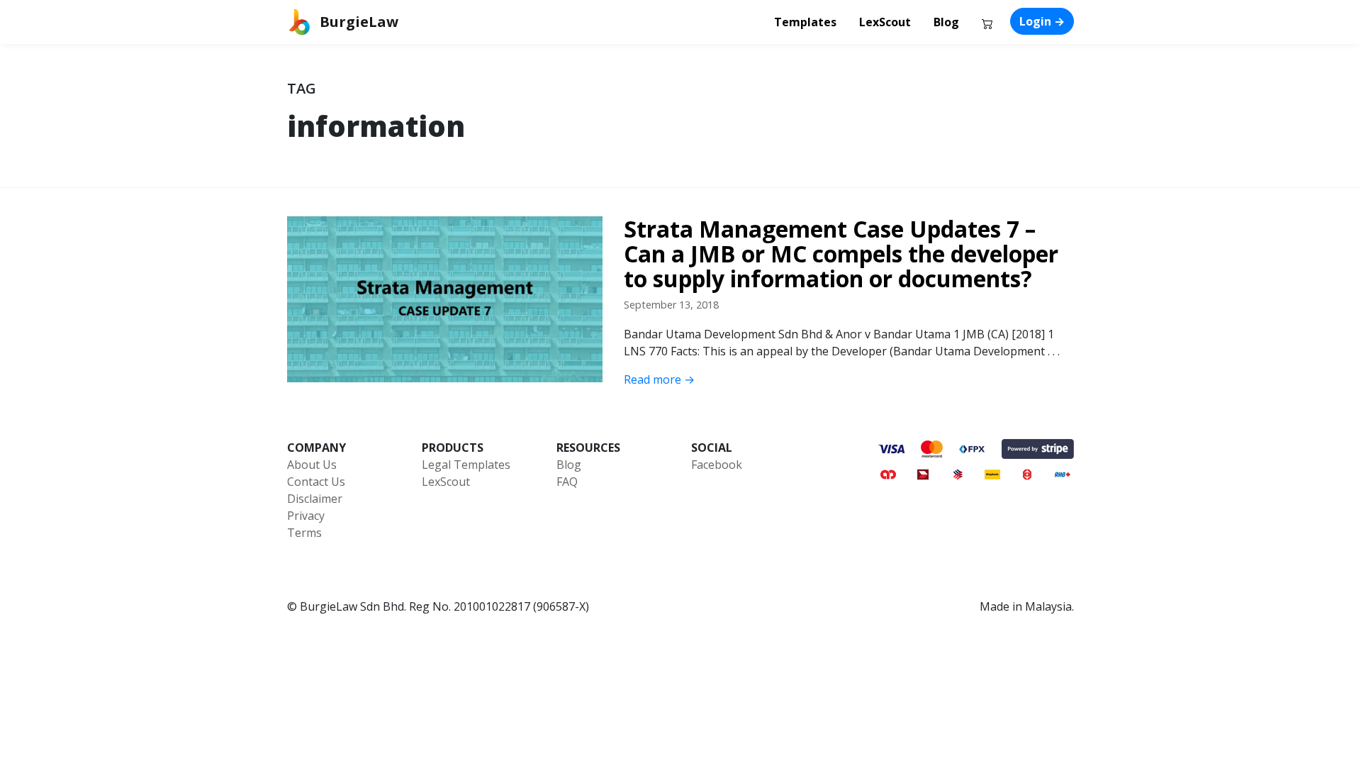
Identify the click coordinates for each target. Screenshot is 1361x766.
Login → (1042, 21)
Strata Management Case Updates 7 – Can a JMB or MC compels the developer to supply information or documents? (841, 254)
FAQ (567, 481)
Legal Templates (466, 464)
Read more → (659, 379)
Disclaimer (314, 498)
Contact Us (316, 481)
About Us (312, 464)
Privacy (306, 515)
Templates (805, 22)
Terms (304, 532)
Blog (946, 22)
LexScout (885, 22)
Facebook (716, 464)
